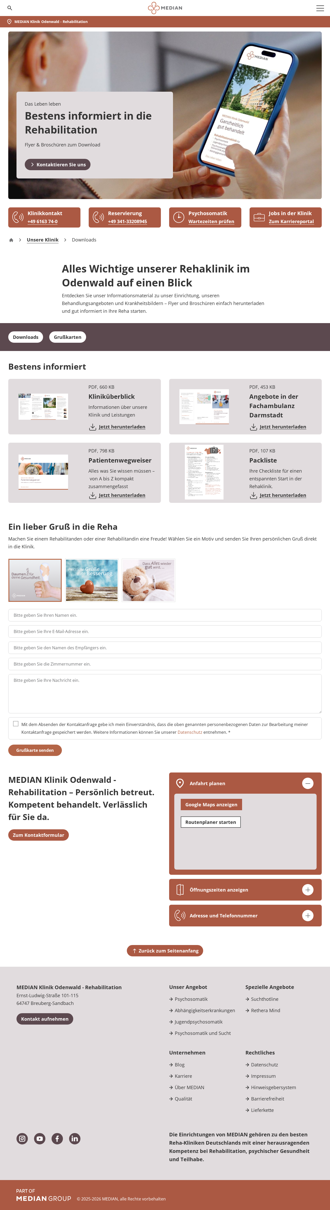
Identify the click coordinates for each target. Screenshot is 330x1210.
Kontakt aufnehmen (45, 1019)
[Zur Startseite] (165, 8)
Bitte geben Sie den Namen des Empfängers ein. (60, 648)
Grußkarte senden (35, 750)
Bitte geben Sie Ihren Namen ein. (45, 615)
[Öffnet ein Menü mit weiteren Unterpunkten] (320, 8)
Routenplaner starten (210, 822)
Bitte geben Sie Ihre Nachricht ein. (46, 680)
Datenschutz (190, 732)
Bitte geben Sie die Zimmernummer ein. (52, 664)
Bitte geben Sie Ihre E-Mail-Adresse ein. (51, 631)
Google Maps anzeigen (211, 804)
